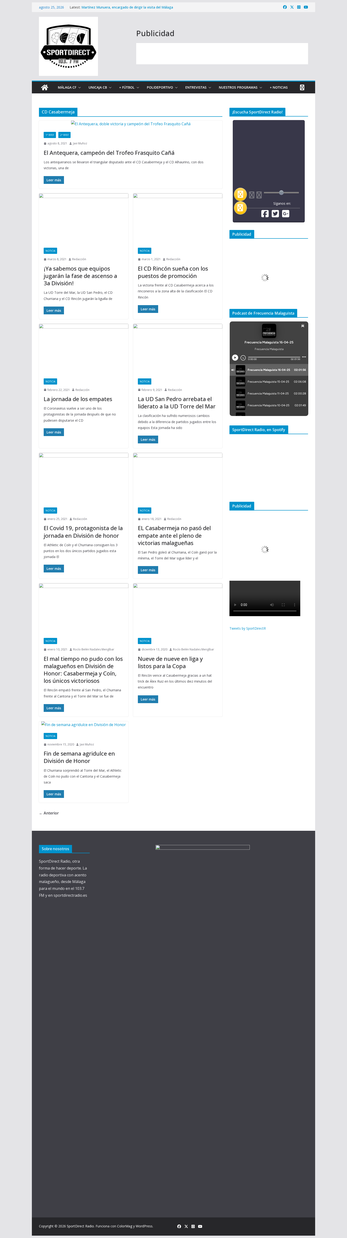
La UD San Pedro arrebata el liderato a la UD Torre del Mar (177, 402)
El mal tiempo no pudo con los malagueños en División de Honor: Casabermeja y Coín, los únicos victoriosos (83, 670)
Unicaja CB (98, 87)
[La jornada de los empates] (83, 349)
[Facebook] (265, 215)
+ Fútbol (127, 87)
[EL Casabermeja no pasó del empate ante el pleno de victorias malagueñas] (178, 478)
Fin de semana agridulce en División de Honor (79, 757)
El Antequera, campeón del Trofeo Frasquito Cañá (109, 152)
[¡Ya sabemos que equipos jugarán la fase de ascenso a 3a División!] (83, 218)
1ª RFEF (50, 135)
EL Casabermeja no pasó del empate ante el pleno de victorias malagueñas (174, 535)
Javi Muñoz (80, 143)
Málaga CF (67, 87)
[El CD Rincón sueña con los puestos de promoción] (178, 218)
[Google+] (285, 215)
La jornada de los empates (78, 399)
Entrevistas (196, 87)
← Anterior (49, 813)
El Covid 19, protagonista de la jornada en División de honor (83, 531)
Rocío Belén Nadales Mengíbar (93, 649)
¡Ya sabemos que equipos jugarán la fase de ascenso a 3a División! (80, 275)
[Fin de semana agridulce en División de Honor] (83, 724)
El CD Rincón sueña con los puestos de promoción (173, 272)
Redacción (79, 259)
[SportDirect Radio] (44, 87)
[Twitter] (275, 215)
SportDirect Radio (80, 1226)
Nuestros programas (238, 87)
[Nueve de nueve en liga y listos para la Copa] (178, 608)
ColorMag (124, 1226)
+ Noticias (279, 87)
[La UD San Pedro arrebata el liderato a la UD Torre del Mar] (178, 349)
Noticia (50, 250)
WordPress (144, 1226)
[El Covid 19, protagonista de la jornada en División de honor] (83, 478)
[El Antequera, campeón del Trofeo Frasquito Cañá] (130, 124)
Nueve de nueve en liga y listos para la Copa (170, 662)
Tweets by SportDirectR (247, 628)
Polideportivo (160, 87)
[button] (78, 87)
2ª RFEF (64, 135)
